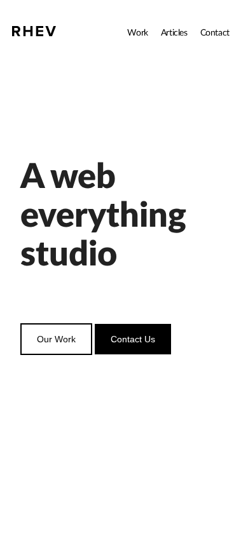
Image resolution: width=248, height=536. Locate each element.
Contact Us (133, 339)
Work (137, 33)
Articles (174, 33)
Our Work (56, 339)
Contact (215, 33)
